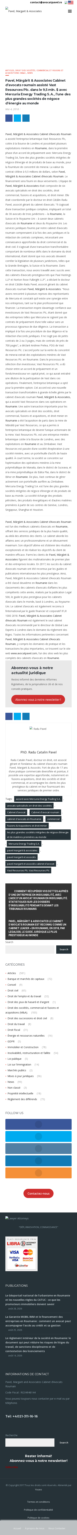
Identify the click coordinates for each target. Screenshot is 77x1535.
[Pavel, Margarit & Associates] (23, 11)
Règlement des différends (22, 1099)
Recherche (11, 1435)
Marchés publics (17, 1070)
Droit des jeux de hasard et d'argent (28, 1002)
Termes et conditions (38, 1501)
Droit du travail (16, 1024)
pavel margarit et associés (21, 857)
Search (9, 942)
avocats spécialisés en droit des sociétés (29, 805)
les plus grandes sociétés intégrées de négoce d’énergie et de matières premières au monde (38, 835)
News (30, 73)
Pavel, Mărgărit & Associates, (54, 397)
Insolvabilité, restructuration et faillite (29, 1053)
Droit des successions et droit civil (27, 1018)
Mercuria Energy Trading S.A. (24, 843)
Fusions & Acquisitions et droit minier (27, 825)
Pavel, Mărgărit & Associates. (44, 289)
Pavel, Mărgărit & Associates (22, 185)
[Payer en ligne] (21, 1253)
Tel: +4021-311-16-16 (21, 1416)
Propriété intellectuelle (20, 1093)
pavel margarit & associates (22, 850)
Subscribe (11, 1467)
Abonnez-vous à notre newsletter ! (38, 700)
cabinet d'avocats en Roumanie (24, 819)
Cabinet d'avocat (16, 812)
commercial (53, 819)
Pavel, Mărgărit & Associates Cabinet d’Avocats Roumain (38, 134)
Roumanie (41, 148)
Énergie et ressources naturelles (26, 1035)
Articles (9, 70)
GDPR (11, 1041)
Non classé (14, 1087)
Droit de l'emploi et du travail (24, 996)
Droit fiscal (14, 1030)
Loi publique (14, 1058)
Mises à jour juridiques (21, 1076)
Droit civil (13, 990)
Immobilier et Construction (23, 1047)
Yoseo (38, 1489)
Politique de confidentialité (38, 1509)
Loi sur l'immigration (19, 1064)
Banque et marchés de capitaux (26, 979)
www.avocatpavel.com (24, 653)
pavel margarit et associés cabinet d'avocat (30, 863)
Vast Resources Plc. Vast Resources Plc (28, 870)
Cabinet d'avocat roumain (45, 812)
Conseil (12, 984)
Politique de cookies (38, 1517)
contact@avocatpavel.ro (46, 2)
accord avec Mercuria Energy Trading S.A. (38, 799)
